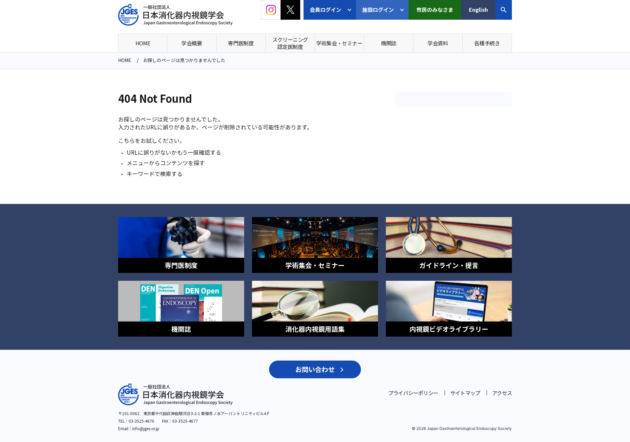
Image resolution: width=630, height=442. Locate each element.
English (478, 9)
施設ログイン (378, 9)
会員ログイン (325, 9)
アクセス (502, 393)
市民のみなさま (434, 9)
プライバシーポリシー (413, 393)
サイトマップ (465, 393)
